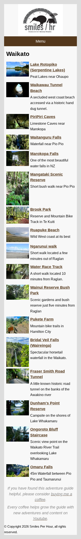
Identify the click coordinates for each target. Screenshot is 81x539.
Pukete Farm (42, 319)
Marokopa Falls (44, 154)
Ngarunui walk (43, 246)
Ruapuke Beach (44, 230)
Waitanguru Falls (45, 137)
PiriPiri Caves (42, 117)
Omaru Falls (41, 467)
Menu (40, 41)
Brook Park (40, 209)
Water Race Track (46, 267)
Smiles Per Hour (41, 526)
